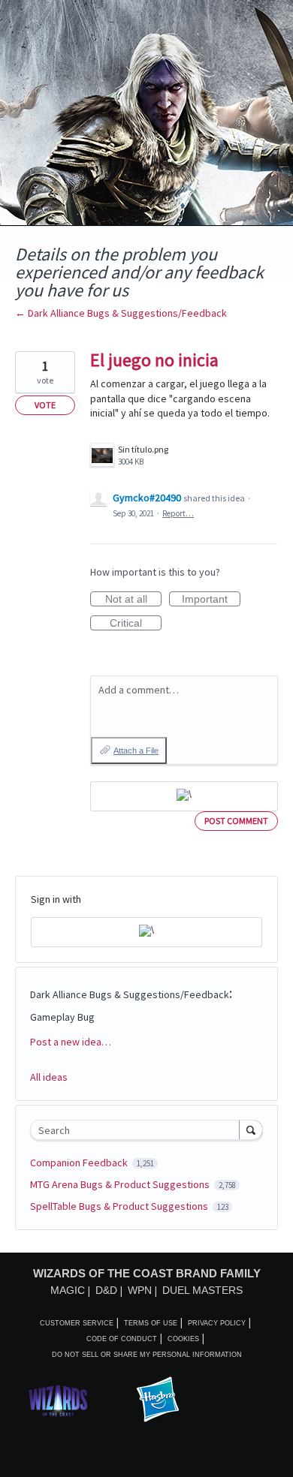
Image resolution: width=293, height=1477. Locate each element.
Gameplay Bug (62, 1017)
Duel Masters (202, 1290)
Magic (67, 1290)
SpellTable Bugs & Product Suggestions (120, 1206)
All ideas (49, 1077)
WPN (140, 1290)
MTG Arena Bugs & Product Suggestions (121, 1184)
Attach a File (136, 750)
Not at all (133, 599)
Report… (178, 513)
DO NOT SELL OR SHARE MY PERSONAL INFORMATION (147, 1354)
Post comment (236, 820)
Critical (136, 623)
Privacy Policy (217, 1323)
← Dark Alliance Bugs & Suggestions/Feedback (121, 313)
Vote (45, 405)
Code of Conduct (121, 1339)
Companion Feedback (80, 1162)
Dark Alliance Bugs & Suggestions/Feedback (129, 994)
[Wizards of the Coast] (58, 1400)
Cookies (183, 1339)
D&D (106, 1290)
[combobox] (138, 1130)
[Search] (251, 1129)
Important (211, 599)
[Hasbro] (157, 1400)
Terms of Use (150, 1323)
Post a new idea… (70, 1041)
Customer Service (76, 1323)
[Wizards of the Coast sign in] (184, 796)
